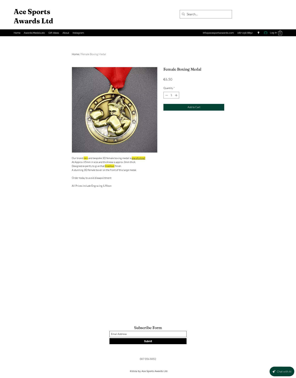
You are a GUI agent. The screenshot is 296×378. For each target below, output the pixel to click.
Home (75, 54)
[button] (280, 32)
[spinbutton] (171, 95)
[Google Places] (258, 33)
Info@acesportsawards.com (218, 32)
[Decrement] (166, 95)
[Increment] (176, 95)
